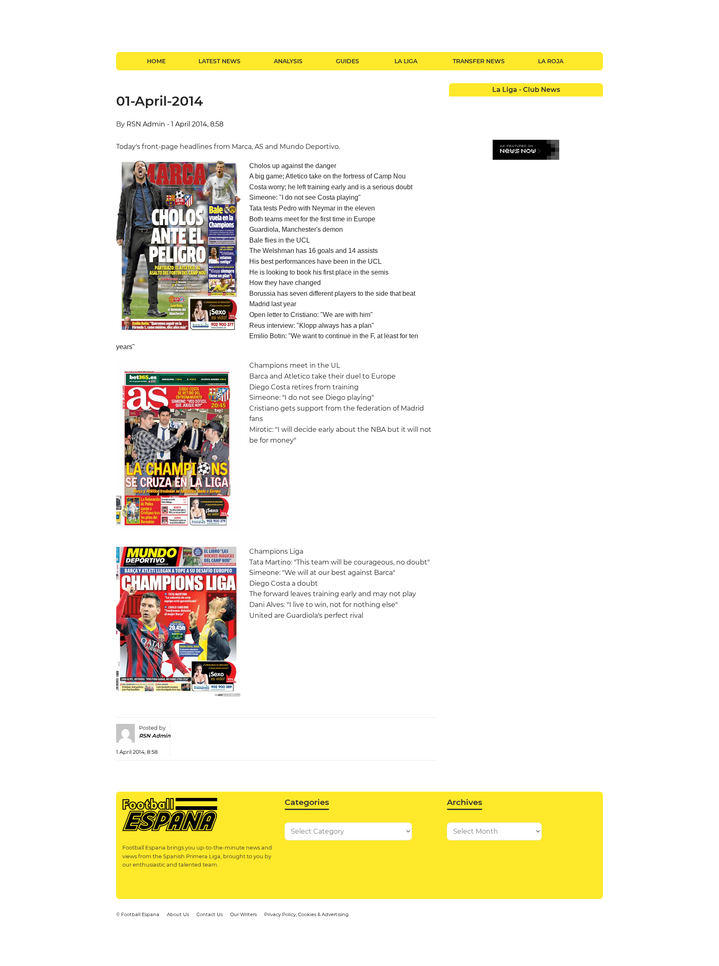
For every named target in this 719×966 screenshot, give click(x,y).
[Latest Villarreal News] (595, 118)
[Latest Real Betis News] (503, 118)
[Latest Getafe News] (564, 103)
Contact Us (209, 914)
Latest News (219, 61)
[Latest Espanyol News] (549, 103)
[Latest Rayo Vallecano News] (487, 118)
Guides (347, 61)
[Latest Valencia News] (580, 118)
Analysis (288, 61)
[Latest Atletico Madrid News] (487, 103)
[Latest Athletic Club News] (472, 103)
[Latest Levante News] (595, 103)
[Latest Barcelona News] (503, 103)
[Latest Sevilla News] (564, 118)
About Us (178, 914)
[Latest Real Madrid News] (518, 118)
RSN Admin (145, 124)
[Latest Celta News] (518, 103)
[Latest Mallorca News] (456, 118)
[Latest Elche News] (533, 103)
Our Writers (243, 914)
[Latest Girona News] (580, 103)
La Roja (550, 61)
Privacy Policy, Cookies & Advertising (306, 914)
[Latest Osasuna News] (472, 118)
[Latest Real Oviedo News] (533, 118)
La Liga (405, 61)
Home (156, 61)
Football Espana (140, 914)
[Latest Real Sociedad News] (549, 118)
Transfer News (479, 61)
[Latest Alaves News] (456, 103)
